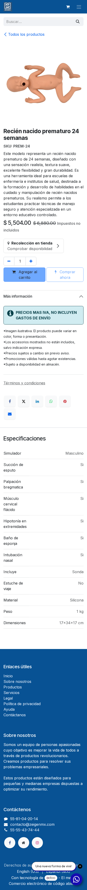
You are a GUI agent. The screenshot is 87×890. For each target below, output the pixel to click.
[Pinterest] (65, 401)
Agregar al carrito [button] (27, 275)
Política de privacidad (22, 703)
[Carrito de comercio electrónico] (67, 6)
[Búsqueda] (78, 21)
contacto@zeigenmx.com (32, 824)
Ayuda (9, 709)
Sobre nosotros (17, 681)
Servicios (11, 692)
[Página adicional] (23, 842)
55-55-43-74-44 (24, 830)
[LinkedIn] (37, 401)
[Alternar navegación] (79, 7)
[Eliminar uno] (8, 261)
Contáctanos (14, 715)
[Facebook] (9, 401)
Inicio (8, 676)
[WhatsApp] (51, 401)
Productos (12, 687)
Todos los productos (26, 34)
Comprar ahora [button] (66, 275)
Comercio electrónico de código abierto (43, 883)
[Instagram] (37, 842)
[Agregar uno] (31, 261)
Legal (8, 698)
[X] (23, 401)
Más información (17, 296)
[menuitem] (28, 871)
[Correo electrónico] (9, 413)
